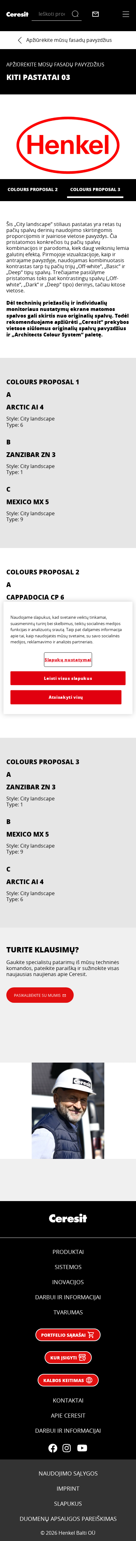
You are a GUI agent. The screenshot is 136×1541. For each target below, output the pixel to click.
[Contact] (95, 14)
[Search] (77, 14)
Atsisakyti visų (66, 697)
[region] (68, 658)
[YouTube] (82, 1448)
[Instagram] (66, 1448)
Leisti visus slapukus (68, 678)
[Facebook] (53, 1448)
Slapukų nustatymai (68, 660)
